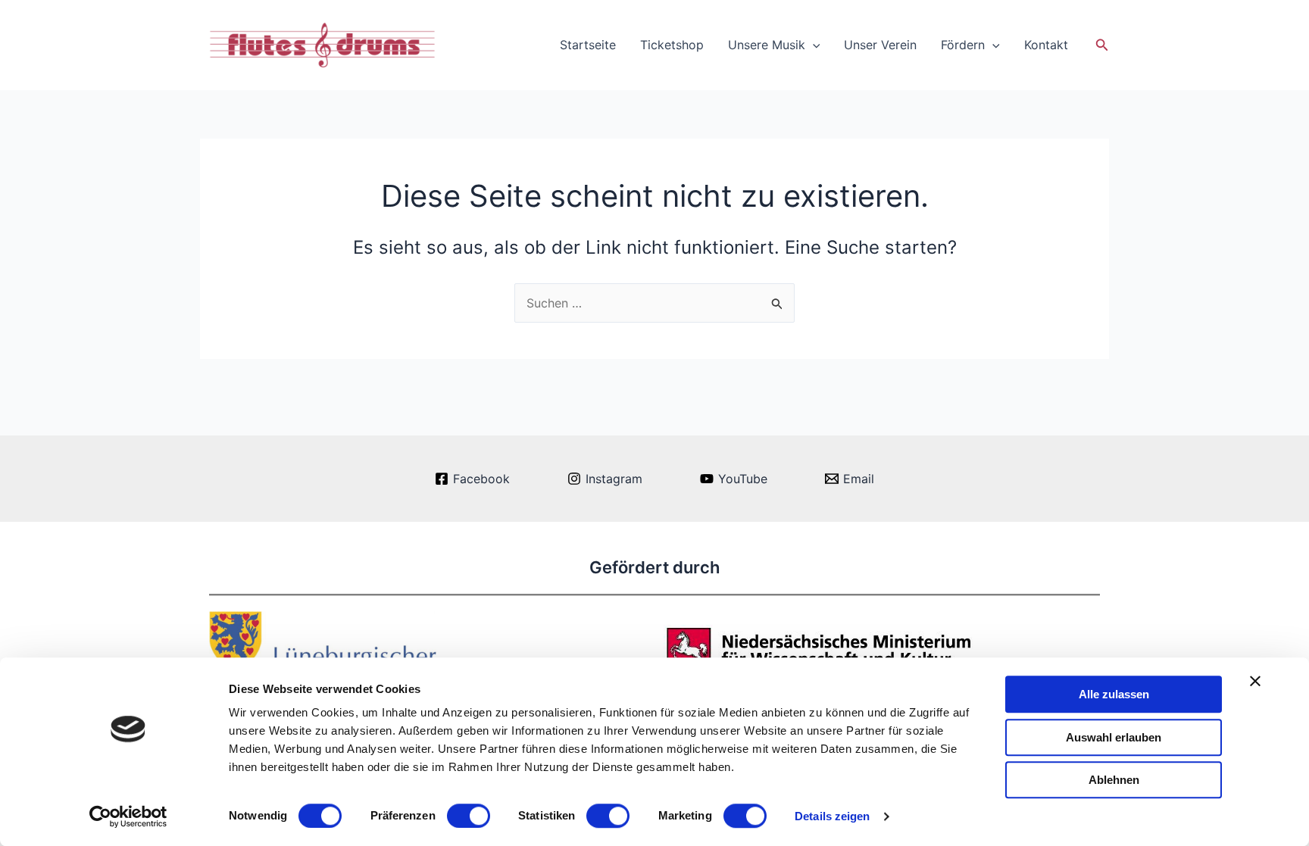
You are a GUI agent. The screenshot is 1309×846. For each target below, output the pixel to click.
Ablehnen (1114, 779)
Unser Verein (880, 44)
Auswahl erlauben (1113, 737)
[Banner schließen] (1255, 681)
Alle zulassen (1114, 694)
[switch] (468, 816)
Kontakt (1046, 44)
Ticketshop (672, 44)
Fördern (963, 44)
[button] (1102, 45)
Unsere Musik (766, 44)
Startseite (588, 44)
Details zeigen (832, 816)
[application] (812, 44)
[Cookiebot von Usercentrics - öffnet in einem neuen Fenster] (128, 816)
